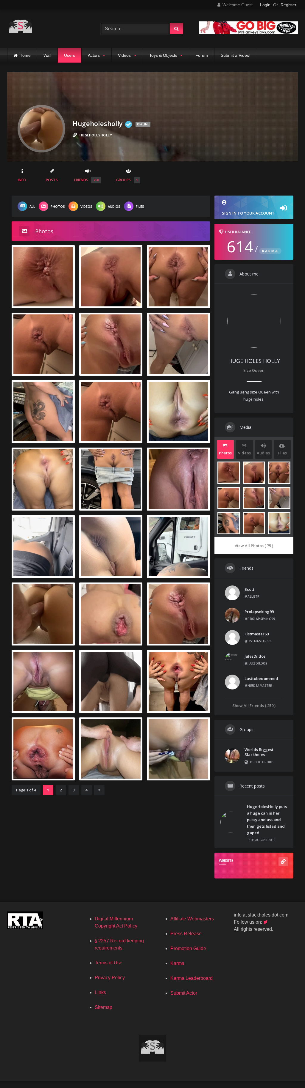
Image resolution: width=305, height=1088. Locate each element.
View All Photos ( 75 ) (254, 545)
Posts (52, 179)
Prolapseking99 (259, 611)
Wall (47, 55)
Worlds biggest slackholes (259, 752)
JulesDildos (255, 656)
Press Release (186, 933)
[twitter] (266, 922)
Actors (94, 55)
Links (100, 992)
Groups (127, 179)
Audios (114, 206)
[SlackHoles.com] (47, 28)
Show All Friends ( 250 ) (254, 705)
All (32, 206)
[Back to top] (286, 1070)
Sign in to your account (248, 213)
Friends (86, 179)
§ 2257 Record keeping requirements (119, 944)
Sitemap (103, 1007)
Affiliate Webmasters (192, 918)
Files (140, 206)
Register (288, 4)
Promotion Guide (188, 948)
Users (69, 55)
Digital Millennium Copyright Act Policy (116, 922)
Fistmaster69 (257, 634)
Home (25, 55)
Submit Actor (183, 993)
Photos (58, 206)
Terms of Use (108, 962)
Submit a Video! (235, 55)
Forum (201, 55)
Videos (124, 55)
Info (22, 179)
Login (265, 4)
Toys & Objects (163, 55)
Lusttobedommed (261, 678)
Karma (177, 963)
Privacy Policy (110, 977)
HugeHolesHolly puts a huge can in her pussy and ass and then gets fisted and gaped (267, 819)
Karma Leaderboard (191, 978)
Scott (249, 589)
